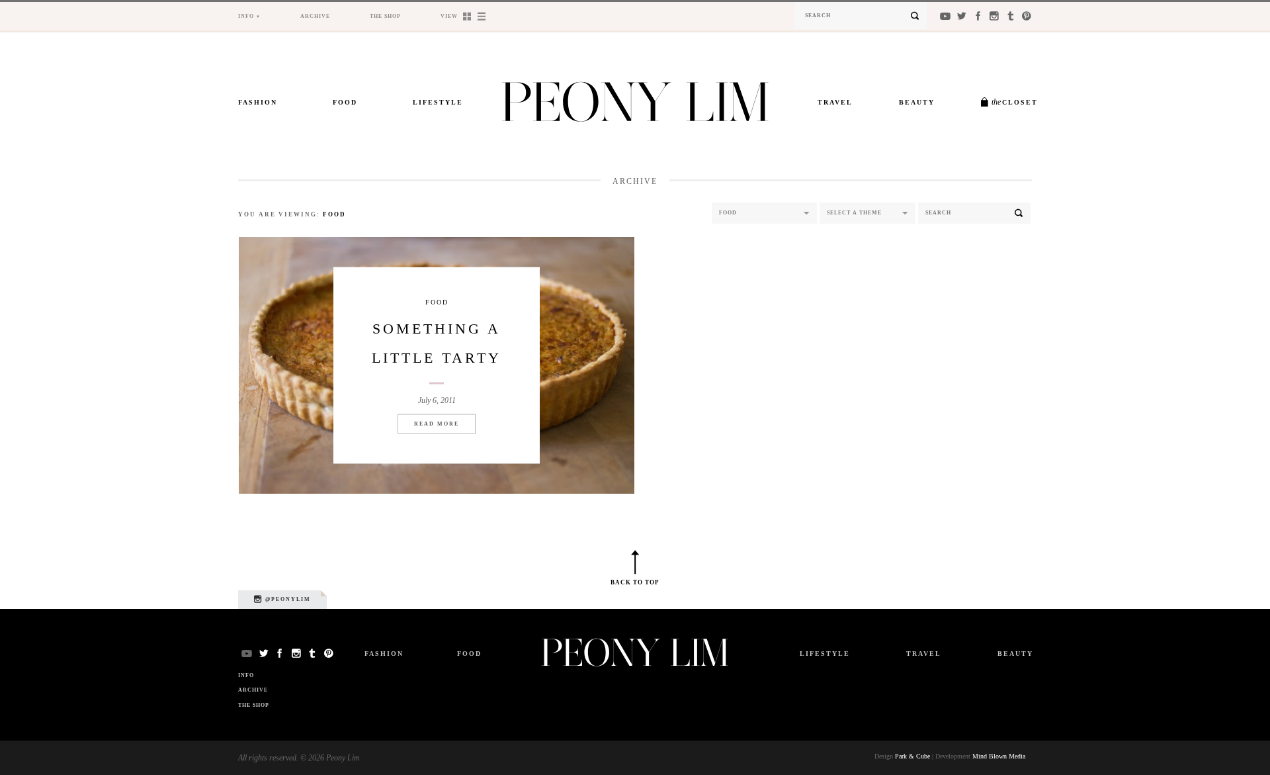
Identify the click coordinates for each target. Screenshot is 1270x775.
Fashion (257, 102)
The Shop (385, 16)
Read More (436, 424)
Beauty (917, 102)
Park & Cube (912, 756)
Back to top (635, 582)
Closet (1015, 102)
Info (246, 16)
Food (345, 102)
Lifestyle (438, 102)
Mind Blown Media (998, 756)
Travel (835, 102)
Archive (315, 16)
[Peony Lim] (635, 106)
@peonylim (287, 599)
